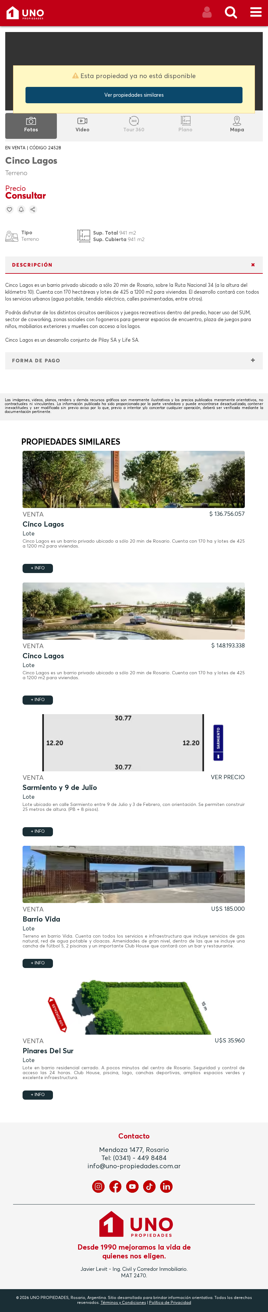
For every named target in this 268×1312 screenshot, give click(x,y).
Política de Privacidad (170, 1303)
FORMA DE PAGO (36, 360)
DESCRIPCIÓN (32, 265)
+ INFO (38, 568)
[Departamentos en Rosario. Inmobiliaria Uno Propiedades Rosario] (32, 15)
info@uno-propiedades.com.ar (134, 1166)
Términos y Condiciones (123, 1303)
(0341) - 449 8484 (140, 1158)
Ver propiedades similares (134, 95)
